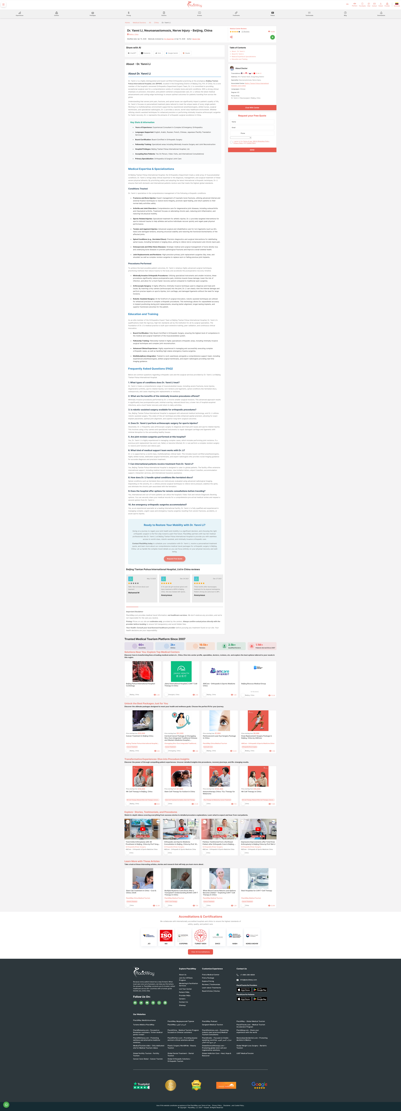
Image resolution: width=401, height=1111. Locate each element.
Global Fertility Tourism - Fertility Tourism (146, 1054)
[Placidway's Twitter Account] (141, 1003)
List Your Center (185, 989)
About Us (182, 975)
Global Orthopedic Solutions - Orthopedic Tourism (179, 1060)
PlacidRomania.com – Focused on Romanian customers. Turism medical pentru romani (147, 1032)
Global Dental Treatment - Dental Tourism (181, 1054)
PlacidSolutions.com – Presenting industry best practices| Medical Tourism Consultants (215, 1032)
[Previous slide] (129, 589)
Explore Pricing (208, 981)
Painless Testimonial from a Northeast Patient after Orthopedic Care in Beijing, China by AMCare (218, 843)
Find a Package (208, 978)
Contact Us (183, 1002)
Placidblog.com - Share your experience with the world (248, 1031)
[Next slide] (220, 589)
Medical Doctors (139, 22)
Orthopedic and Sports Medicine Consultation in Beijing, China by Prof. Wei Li (181, 843)
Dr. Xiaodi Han (169, 39)
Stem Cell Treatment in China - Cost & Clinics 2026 (141, 892)
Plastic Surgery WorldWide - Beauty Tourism (182, 1047)
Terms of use (247, 141)
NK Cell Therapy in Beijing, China (139, 791)
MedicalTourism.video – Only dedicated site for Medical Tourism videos (148, 1047)
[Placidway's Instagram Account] (159, 1003)
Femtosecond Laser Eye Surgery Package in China (219, 737)
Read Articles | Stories (211, 991)
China (156, 22)
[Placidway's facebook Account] (135, 1003)
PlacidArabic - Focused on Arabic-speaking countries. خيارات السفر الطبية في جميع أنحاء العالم (217, 1040)
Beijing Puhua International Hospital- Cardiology (140, 685)
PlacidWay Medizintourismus (144, 1020)
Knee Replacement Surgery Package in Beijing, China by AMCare (256, 737)
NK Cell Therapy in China (251, 791)
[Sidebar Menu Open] (3, 4)
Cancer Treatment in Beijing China (139, 736)
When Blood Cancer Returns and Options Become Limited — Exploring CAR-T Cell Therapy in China (219, 893)
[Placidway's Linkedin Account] (165, 1003)
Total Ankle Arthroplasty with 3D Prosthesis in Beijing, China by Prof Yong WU (142, 843)
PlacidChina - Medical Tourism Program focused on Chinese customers (183, 1031)
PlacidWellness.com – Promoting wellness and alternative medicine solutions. (146, 1040)
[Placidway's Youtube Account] (147, 1003)
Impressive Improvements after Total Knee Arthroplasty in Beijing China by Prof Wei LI (258, 843)
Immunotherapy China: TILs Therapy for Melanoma (219, 792)
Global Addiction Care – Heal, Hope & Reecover (216, 1054)
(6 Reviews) (255, 691)
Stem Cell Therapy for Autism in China (179, 791)
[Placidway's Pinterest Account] (153, 1003)
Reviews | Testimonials (211, 984)
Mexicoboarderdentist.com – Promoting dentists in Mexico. (252, 1039)
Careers (182, 999)
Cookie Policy (251, 143)
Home (127, 22)
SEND (252, 150)
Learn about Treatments (211, 988)
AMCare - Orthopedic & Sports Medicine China (219, 685)
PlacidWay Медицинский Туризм (181, 1021)
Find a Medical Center (210, 975)
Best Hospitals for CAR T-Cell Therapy (256, 891)
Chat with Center (252, 108)
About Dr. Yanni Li (238, 54)
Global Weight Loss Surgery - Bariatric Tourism (252, 1047)
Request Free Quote (174, 559)
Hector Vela (196, 39)
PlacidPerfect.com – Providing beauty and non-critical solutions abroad (182, 1039)
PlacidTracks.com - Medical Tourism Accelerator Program (251, 1026)
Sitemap (182, 1005)
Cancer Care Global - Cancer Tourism (148, 1059)
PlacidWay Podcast (209, 1021)
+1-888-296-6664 (247, 975)
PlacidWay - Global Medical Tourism (251, 1021)
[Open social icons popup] (231, 37)
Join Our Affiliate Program (186, 979)
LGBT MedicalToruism (245, 1053)
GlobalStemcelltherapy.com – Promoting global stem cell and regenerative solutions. (214, 1048)
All (150, 22)
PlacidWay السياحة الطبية (177, 1025)
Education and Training (239, 59)
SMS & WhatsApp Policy (261, 141)
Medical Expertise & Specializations (244, 56)
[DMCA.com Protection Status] (196, 1085)
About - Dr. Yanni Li (238, 51)
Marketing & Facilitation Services (188, 984)
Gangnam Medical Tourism (212, 1025)
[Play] (272, 37)
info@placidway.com (248, 980)
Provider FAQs (184, 996)
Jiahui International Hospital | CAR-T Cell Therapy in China (180, 685)
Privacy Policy (238, 143)
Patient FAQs (184, 992)
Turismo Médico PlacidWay (143, 1025)
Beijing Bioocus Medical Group (253, 684)
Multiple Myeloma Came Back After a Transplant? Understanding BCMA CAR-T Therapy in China (181, 893)
